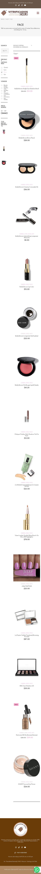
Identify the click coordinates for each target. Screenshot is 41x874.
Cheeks (23, 86)
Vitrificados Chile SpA (10, 869)
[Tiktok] (19, 5)
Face (31, 86)
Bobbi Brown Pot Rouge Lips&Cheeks (27, 385)
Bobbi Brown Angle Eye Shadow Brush (26, 88)
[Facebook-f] (22, 5)
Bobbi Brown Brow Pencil (27, 138)
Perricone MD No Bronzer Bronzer (27, 735)
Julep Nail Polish (27, 586)
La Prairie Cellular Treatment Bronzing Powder (27, 636)
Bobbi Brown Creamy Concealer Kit (26, 187)
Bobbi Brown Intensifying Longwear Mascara (26, 237)
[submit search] (5, 51)
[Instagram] (16, 5)
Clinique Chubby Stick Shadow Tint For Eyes (27, 435)
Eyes (27, 86)
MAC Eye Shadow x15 (27, 686)
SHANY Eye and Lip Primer (26, 784)
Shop (7, 19)
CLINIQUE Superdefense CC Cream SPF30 (27, 485)
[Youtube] (25, 5)
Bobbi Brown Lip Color (27, 287)
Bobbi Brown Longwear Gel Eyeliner (26, 336)
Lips (33, 234)
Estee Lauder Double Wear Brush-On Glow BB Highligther (27, 536)
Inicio (2, 19)
